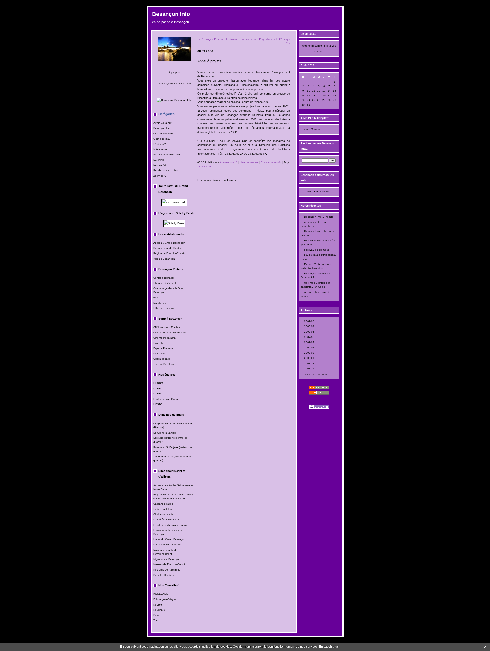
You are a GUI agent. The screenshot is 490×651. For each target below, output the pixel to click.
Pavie (156, 615)
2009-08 (309, 321)
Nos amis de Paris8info (166, 569)
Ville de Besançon (164, 258)
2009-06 (309, 331)
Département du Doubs (167, 248)
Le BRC (158, 393)
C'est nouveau (161, 138)
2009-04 (309, 342)
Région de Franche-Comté (169, 253)
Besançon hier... (163, 128)
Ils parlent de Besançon (167, 154)
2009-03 (309, 347)
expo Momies (312, 128)
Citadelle (158, 343)
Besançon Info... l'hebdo (318, 216)
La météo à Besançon (166, 519)
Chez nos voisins (163, 133)
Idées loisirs (160, 149)
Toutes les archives (315, 374)
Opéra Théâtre (162, 358)
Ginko (156, 297)
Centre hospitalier (163, 277)
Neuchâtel (159, 609)
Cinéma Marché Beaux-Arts (169, 332)
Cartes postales (162, 509)
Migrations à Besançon (166, 559)
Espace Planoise (163, 348)
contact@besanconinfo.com (174, 83)
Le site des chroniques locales (171, 525)
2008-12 (309, 363)
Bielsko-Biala (160, 594)
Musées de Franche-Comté (169, 564)
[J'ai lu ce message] (485, 647)
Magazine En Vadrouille (167, 544)
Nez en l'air (159, 165)
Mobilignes (159, 302)
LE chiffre (159, 159)
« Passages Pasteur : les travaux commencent (228, 39)
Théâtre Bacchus (163, 364)
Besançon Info (171, 14)
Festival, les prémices (316, 249)
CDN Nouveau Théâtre (166, 327)
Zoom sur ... (160, 175)
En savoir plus (329, 646)
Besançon (205, 166)
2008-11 (309, 368)
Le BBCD (158, 388)
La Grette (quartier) (164, 432)
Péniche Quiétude (164, 575)
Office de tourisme (164, 308)
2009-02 (309, 352)
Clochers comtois (163, 514)
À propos (174, 72)
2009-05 (309, 337)
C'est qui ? (159, 144)
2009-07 (309, 326)
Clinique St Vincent (164, 283)
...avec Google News (316, 191)
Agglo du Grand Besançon (169, 242)
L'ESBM (158, 383)
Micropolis (159, 353)
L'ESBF (157, 404)
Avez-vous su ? (163, 122)
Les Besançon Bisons (166, 399)
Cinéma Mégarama (164, 337)
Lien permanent (249, 162)
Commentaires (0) (271, 162)
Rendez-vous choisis (165, 170)
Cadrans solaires (163, 503)
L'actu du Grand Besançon (169, 539)
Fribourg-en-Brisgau (165, 599)
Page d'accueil (268, 39)
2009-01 (309, 358)
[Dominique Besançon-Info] (174, 100)
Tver (155, 620)
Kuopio (157, 604)
